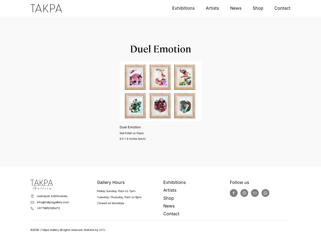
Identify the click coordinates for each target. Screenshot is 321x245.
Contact (282, 8)
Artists (212, 8)
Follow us (239, 182)
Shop (258, 8)
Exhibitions (183, 8)
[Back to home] (46, 8)
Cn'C (102, 230)
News (235, 8)
